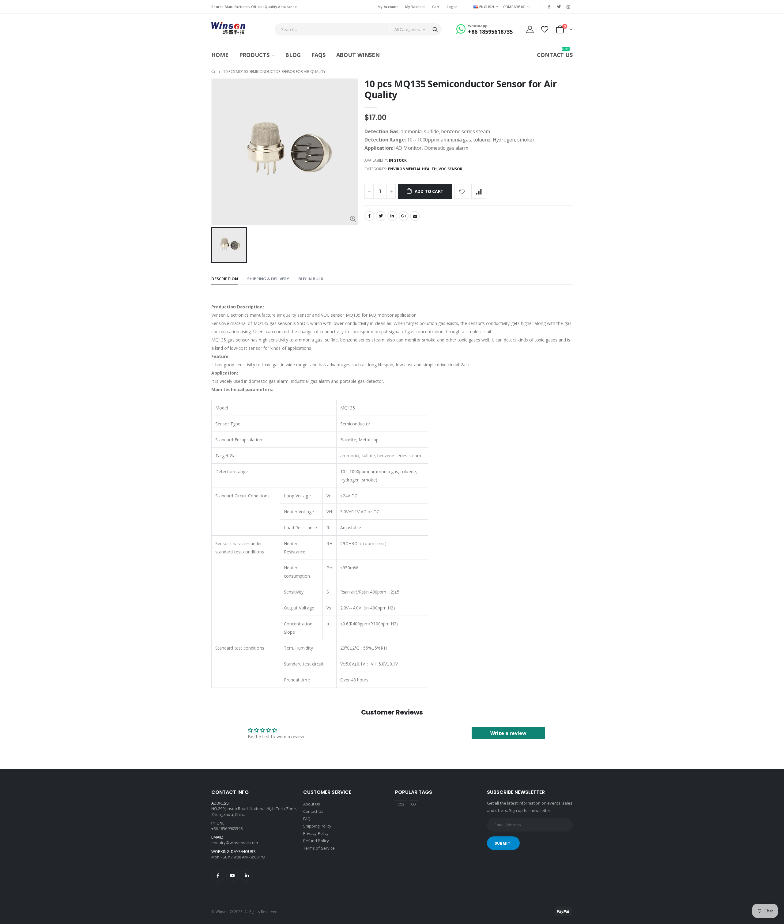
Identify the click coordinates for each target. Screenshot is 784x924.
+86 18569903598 (227, 828)
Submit (503, 843)
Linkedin (247, 875)
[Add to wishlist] (461, 191)
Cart (435, 6)
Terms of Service (319, 848)
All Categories (407, 29)
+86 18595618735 (490, 31)
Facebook (369, 216)
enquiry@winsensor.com (234, 842)
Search (435, 29)
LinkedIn (392, 216)
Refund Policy (316, 840)
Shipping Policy (317, 826)
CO (413, 804)
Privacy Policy (316, 833)
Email (415, 216)
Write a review (508, 733)
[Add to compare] (478, 191)
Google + (404, 216)
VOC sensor (450, 169)
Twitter (381, 216)
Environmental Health (412, 169)
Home (213, 71)
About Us (311, 804)
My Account (388, 6)
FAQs (308, 818)
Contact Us (313, 811)
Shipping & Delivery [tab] (268, 278)
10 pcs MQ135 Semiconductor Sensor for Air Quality (460, 89)
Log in (452, 6)
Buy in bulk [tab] (310, 278)
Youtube (232, 875)
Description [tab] (224, 278)
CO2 (401, 804)
